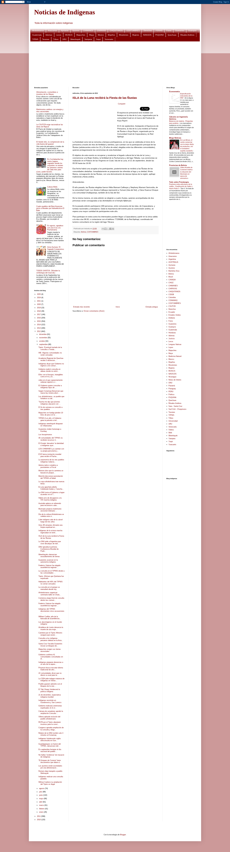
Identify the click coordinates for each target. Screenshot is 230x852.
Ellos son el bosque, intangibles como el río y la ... (50, 376)
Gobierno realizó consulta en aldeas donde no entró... (49, 370)
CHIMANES (88, 30)
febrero (42, 809)
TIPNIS (35, 39)
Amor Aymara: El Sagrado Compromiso (55, 248)
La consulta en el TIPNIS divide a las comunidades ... (51, 572)
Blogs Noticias (175, 138)
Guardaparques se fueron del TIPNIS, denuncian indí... (49, 745)
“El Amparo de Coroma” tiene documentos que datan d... (49, 761)
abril (41, 802)
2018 (39, 311)
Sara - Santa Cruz (175, 406)
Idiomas (49, 35)
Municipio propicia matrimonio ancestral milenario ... (49, 510)
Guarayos (192, 30)
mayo (41, 799)
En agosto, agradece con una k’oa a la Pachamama (55, 228)
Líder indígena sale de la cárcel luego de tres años (50, 521)
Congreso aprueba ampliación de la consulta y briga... (51, 729)
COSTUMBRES (133, 30)
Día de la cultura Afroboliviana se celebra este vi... (51, 515)
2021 (39, 301)
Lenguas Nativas (175, 344)
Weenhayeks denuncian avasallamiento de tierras (49, 555)
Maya (91, 35)
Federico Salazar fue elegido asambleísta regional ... (49, 566)
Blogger (123, 835)
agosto (42, 788)
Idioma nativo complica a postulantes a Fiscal (48, 466)
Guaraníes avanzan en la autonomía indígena (48, 561)
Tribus (55, 39)
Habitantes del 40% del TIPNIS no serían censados (50, 583)
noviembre (43, 338)
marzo (41, 805)
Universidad (173, 421)
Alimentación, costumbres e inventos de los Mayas (47, 93)
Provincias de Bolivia (178, 165)
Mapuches (80, 35)
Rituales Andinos (187, 35)
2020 (39, 304)
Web (170, 433)
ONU (170, 383)
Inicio (118, 307)
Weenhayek (75, 39)
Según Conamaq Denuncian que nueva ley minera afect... (50, 392)
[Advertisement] (114, 64)
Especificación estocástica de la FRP (186, 96)
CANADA (172, 280)
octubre (42, 341)
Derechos (148, 30)
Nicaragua (172, 377)
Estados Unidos (175, 315)
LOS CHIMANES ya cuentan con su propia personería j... (51, 450)
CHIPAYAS (101, 30)
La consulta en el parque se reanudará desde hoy (49, 588)
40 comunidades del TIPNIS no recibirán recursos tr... (50, 439)
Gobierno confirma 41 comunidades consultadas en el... (50, 657)
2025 (39, 294)
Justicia (171, 339)
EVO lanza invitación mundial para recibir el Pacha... (49, 455)
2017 (39, 314)
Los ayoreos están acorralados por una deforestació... (50, 767)
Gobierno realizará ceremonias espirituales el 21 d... (50, 707)
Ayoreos (75, 30)
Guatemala (37, 35)
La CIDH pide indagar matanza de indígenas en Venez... (51, 680)
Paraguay (172, 389)
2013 (39, 328)
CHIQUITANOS (116, 30)
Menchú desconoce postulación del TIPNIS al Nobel (50, 477)
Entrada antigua (152, 307)
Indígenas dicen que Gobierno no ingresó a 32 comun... (51, 365)
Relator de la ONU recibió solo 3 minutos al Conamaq (50, 734)
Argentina (172, 259)
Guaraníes (179, 30)
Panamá (172, 386)
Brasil (171, 277)
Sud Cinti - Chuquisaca (177, 409)
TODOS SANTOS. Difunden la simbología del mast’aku (48, 272)
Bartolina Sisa (174, 271)
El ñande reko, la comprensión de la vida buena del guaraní (50, 143)
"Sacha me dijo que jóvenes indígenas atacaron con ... (49, 403)
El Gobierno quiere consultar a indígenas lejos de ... (50, 387)
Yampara (88, 39)
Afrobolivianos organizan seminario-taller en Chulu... (49, 594)
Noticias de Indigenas (64, 12)
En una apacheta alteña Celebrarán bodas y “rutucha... (51, 488)
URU (64, 39)
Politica (171, 394)
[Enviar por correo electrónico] (103, 228)
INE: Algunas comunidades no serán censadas (50, 354)
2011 (39, 816)
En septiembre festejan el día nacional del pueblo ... (49, 750)
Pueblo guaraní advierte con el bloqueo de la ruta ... (50, 685)
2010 (39, 820)
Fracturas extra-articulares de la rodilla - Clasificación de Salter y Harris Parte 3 (180, 186)
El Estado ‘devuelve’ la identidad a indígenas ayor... (51, 444)
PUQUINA (159, 35)
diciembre (43, 334)
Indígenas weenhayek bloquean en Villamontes (50, 425)
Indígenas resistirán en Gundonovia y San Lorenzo (49, 701)
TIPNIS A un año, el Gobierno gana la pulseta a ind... (49, 419)
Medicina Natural (175, 356)
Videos (171, 430)
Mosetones (123, 35)
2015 (39, 321)
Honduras (172, 333)
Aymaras (64, 30)
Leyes (171, 347)
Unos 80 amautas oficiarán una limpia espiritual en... (50, 526)
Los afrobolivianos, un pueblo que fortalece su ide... (51, 397)
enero (41, 812)
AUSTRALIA (173, 262)
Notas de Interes (175, 380)
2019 (39, 308)
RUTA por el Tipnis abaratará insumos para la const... (49, 723)
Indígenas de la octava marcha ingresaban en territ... (50, 532)
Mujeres (135, 35)
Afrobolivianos (38, 30)
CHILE (171, 283)
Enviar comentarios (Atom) (94, 311)
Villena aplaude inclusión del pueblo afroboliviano (49, 718)
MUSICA (68, 35)
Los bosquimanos (45, 435)
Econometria (174, 92)
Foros (168, 30)
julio (41, 792)
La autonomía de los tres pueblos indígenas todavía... (51, 461)
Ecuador (172, 312)
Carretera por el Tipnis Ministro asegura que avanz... (50, 634)
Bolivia (83, 232)
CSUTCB (172, 306)
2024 (39, 298)
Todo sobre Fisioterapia (179, 182)
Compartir (121, 104)
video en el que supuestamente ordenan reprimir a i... (50, 381)
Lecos (58, 35)
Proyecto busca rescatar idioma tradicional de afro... (50, 669)
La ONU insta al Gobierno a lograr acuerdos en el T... (51, 493)
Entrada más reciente (81, 307)
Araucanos (52, 30)
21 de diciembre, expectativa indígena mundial (49, 696)
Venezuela (172, 427)
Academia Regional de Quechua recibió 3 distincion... (50, 359)
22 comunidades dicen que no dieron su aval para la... (49, 674)
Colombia (172, 297)
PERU (171, 392)
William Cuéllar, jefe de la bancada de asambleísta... (49, 618)
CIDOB (171, 294)
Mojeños (111, 35)
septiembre (43, 344)
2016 (39, 318)
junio (41, 795)
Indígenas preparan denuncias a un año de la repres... (50, 663)
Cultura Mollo (52, 187)
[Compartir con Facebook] (110, 228)
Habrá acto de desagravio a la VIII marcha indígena (49, 499)
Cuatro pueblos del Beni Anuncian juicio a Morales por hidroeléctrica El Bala (50, 208)
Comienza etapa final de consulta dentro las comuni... (51, 599)
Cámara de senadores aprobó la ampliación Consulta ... (50, 712)
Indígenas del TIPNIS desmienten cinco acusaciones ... (51, 611)
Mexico (101, 35)
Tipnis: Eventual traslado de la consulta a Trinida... (50, 348)
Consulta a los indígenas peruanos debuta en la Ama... (50, 639)
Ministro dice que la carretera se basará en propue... (50, 472)
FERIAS (159, 30)
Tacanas (45, 39)
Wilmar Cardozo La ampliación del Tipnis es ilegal (50, 783)
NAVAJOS (147, 35)
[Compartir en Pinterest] (113, 228)
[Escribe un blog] (105, 228)
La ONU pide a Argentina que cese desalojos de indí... (49, 542)
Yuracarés (109, 39)
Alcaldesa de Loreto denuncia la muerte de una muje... (50, 628)
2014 (39, 325)
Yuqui (98, 39)
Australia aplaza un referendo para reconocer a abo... (49, 504)
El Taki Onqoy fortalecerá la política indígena (49, 690)
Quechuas (172, 35)
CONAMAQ (173, 300)
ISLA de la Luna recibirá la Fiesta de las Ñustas (105, 97)
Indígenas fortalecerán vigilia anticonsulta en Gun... (49, 739)
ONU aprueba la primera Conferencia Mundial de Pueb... (48, 549)
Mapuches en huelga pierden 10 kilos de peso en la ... (50, 414)
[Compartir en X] (108, 228)
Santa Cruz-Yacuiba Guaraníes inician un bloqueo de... (50, 645)
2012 (39, 331)
